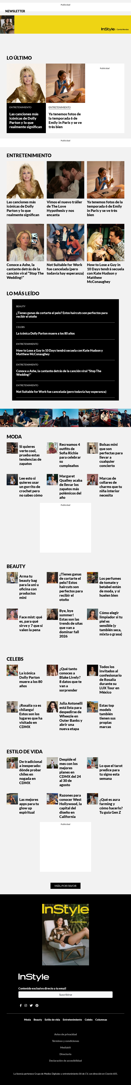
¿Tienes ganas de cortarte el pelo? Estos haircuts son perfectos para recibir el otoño (62, 314)
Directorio (65, 1054)
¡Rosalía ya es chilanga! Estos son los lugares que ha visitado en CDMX (30, 716)
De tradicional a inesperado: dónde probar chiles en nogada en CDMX (30, 772)
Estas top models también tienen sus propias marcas (107, 716)
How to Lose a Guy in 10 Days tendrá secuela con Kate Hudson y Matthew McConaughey (105, 273)
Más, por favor (65, 885)
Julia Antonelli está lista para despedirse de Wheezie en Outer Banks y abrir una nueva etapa (71, 716)
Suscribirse (65, 994)
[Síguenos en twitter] (31, 1005)
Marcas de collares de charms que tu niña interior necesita (110, 486)
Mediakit (65, 1047)
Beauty (20, 306)
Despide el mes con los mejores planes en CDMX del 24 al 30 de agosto (70, 772)
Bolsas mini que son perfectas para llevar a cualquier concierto (111, 455)
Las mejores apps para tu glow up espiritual (29, 805)
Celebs (20, 327)
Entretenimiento (20, 107)
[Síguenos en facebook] (21, 1005)
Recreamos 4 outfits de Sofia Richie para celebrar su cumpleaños (70, 455)
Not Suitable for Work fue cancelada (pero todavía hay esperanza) (65, 269)
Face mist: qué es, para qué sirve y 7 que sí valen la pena (31, 623)
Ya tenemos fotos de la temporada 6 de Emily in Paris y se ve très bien (65, 120)
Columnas (101, 1019)
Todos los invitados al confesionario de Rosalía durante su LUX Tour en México (110, 679)
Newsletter (15, 11)
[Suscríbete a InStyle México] (65, 24)
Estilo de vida (25, 751)
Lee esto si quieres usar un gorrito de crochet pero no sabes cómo (30, 486)
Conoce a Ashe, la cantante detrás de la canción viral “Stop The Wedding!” (25, 271)
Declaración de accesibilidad (65, 1060)
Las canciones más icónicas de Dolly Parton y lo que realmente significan (25, 120)
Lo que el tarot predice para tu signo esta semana (110, 772)
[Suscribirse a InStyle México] (65, 934)
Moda (14, 436)
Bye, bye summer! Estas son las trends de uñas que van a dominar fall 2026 (71, 623)
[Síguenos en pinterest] (36, 1005)
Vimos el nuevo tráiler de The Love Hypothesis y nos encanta (64, 208)
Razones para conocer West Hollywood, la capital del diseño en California (70, 805)
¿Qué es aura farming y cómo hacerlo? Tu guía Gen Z (111, 805)
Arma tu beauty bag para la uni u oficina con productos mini (29, 586)
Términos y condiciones (65, 1040)
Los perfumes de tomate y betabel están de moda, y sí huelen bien (110, 587)
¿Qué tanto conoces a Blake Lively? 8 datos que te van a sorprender (70, 679)
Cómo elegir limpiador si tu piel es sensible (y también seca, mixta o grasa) (110, 623)
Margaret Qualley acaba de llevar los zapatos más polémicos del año (70, 486)
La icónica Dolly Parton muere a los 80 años (45, 333)
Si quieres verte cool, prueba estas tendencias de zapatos (30, 455)
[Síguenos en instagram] (25, 1005)
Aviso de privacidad (65, 1034)
